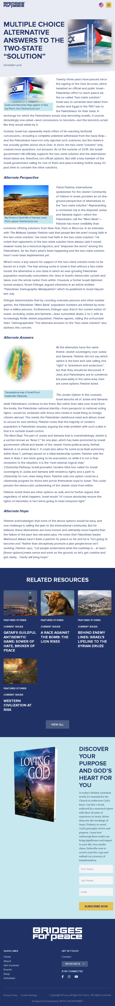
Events (8, 969)
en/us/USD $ (72, 963)
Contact (66, 956)
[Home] (14, 5)
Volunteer (9, 978)
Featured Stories (15, 620)
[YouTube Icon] (76, 976)
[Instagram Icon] (69, 976)
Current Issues (13, 626)
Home (7, 956)
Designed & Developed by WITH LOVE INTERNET (57, 1001)
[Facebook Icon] (63, 976)
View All (57, 724)
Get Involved (11, 965)
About (7, 961)
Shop (7, 974)
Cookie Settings (29, 995)
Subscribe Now (96, 906)
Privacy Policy (11, 995)
